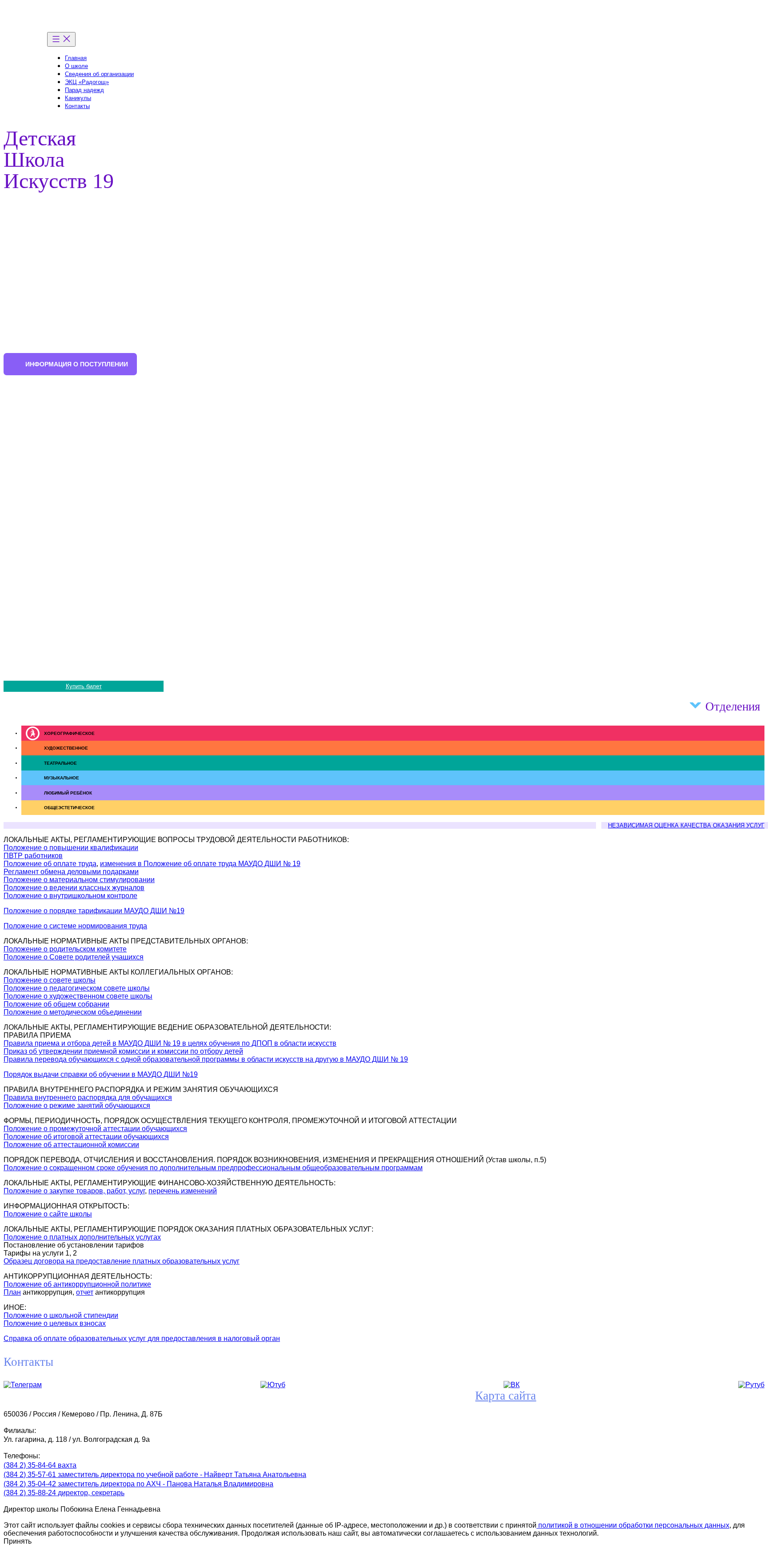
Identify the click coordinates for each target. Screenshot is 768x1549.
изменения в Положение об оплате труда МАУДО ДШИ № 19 (200, 863)
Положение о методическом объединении (73, 1012)
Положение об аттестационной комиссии (71, 1144)
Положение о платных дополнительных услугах (82, 1237)
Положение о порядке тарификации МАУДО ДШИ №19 (94, 911)
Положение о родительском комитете (65, 949)
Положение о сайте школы (48, 1214)
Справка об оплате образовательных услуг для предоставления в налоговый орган (142, 1338)
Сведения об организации (99, 74)
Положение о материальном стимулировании (79, 879)
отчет (84, 1292)
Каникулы (78, 98)
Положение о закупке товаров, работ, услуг (74, 1191)
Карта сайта (505, 1395)
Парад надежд (84, 90)
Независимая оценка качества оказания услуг (686, 825)
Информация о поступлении (76, 364)
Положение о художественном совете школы (78, 996)
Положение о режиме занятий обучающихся (77, 1105)
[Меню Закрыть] (61, 39)
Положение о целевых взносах (55, 1323)
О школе (76, 66)
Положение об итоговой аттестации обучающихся (86, 1136)
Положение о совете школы (50, 980)
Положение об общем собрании (56, 1004)
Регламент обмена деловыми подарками (71, 871)
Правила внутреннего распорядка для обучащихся (88, 1097)
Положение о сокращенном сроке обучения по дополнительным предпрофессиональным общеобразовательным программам (213, 1168)
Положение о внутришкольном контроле (70, 895)
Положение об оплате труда (50, 863)
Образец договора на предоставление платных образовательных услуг (122, 1261)
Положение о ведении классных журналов (74, 887)
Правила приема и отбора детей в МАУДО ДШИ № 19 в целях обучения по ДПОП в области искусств (170, 1043)
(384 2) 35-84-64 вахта (40, 1465)
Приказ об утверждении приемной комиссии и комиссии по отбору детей (123, 1051)
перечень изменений (182, 1191)
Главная (76, 58)
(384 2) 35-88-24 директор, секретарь (64, 1493)
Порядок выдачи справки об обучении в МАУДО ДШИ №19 (101, 1074)
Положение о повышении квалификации (71, 847)
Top (747, 1528)
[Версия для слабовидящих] (754, 55)
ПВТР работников (33, 855)
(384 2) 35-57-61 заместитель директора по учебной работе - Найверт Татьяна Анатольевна (155, 1474)
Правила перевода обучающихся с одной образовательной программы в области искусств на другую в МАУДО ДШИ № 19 (206, 1059)
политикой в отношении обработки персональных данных (632, 1525)
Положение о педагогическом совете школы (77, 988)
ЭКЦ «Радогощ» (87, 82)
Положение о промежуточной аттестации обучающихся (95, 1128)
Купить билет (84, 686)
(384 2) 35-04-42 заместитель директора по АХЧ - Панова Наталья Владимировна (138, 1484)
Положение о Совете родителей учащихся (74, 957)
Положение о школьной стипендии (61, 1315)
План (12, 1292)
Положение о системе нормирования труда (75, 926)
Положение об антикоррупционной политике (77, 1284)
